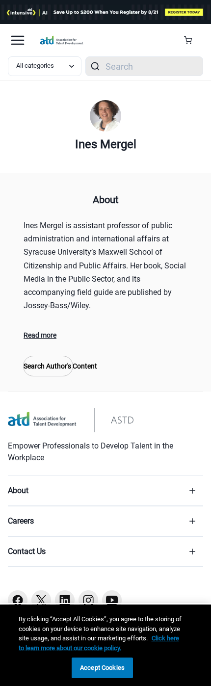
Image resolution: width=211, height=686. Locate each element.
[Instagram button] (88, 600)
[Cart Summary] (191, 40)
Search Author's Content (48, 366)
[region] (105, 645)
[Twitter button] (41, 600)
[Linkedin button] (65, 600)
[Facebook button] (17, 600)
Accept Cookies (102, 667)
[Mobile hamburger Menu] (17, 40)
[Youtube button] (112, 600)
